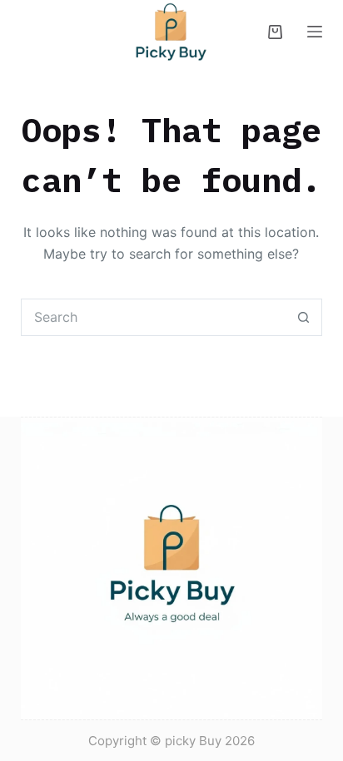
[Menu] (314, 31)
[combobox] (154, 317)
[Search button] (303, 317)
